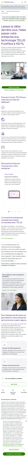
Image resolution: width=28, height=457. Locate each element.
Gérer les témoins (14, 449)
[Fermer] (26, 421)
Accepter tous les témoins (14, 454)
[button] (25, 2)
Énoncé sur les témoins (8, 444)
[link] (3, 11)
